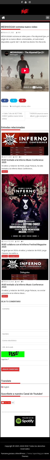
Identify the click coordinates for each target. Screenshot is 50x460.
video (28, 106)
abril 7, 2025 (7, 157)
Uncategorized (13, 256)
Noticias (5, 106)
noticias (23, 106)
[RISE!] (25, 13)
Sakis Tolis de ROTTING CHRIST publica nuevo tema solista (12, 116)
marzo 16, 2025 (8, 241)
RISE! (19, 33)
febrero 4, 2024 (8, 282)
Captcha (4, 359)
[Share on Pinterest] (22, 100)
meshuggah (16, 106)
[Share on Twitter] (13, 100)
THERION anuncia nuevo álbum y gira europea (39, 114)
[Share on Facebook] (4, 100)
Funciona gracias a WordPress (13, 453)
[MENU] (47, 17)
